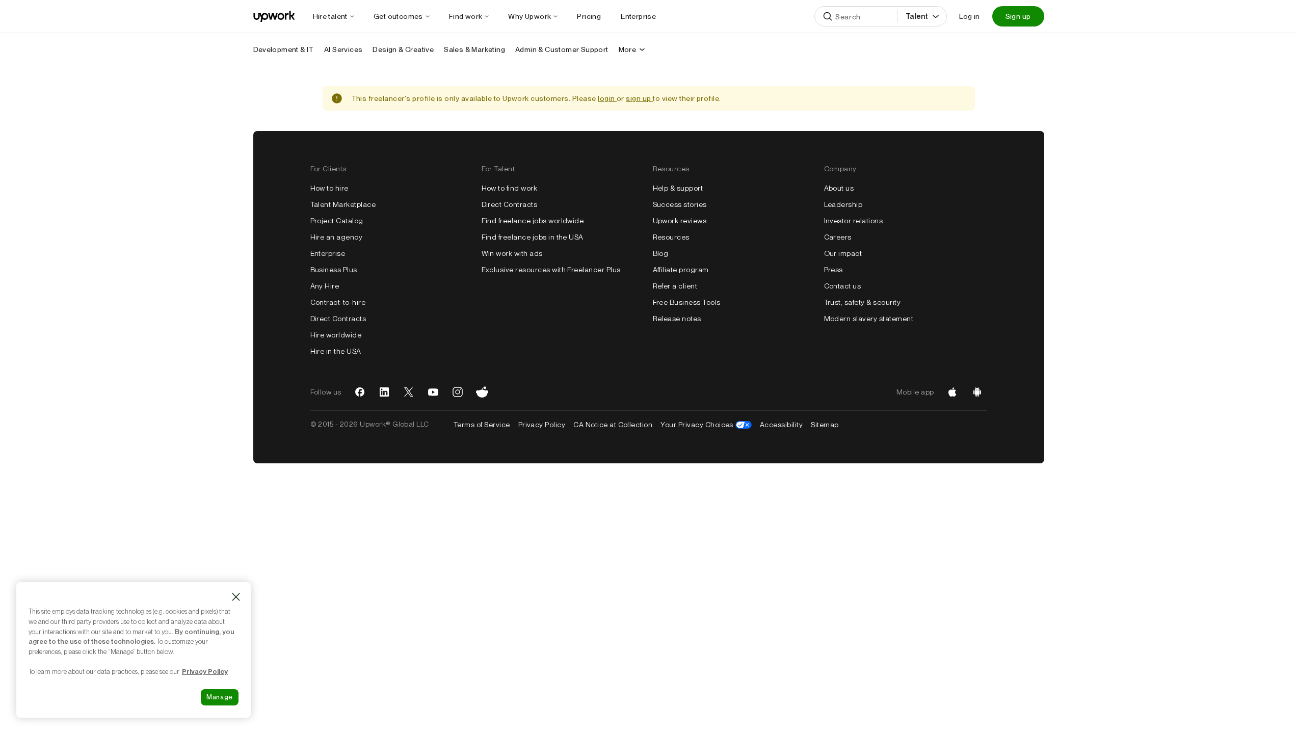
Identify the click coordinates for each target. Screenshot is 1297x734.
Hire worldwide (336, 335)
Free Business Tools (687, 302)
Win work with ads (512, 253)
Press (833, 270)
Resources (671, 237)
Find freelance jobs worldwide (533, 221)
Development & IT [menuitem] (283, 49)
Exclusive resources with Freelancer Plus (551, 270)
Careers (838, 237)
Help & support (678, 188)
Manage (219, 697)
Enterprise (328, 253)
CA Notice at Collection (612, 425)
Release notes (677, 318)
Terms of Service (482, 425)
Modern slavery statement (869, 318)
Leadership (843, 204)
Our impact (843, 253)
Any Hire (324, 286)
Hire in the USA (335, 351)
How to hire (329, 188)
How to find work (510, 188)
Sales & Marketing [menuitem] (474, 49)
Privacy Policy (542, 425)
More (628, 49)
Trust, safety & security (862, 302)
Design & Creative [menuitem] (403, 49)
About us (839, 188)
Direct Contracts (338, 318)
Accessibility (781, 425)
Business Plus (333, 270)
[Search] (828, 16)
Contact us (842, 286)
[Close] (236, 597)
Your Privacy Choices (706, 425)
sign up (639, 98)
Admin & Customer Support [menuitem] (561, 49)
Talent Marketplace (343, 204)
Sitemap (824, 425)
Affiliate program (681, 270)
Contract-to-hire (338, 302)
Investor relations (853, 221)
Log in (969, 16)
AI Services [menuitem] (343, 49)
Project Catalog (336, 221)
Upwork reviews (680, 221)
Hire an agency (336, 237)
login (607, 98)
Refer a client (675, 286)
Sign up (1018, 16)
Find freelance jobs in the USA (533, 237)
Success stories (680, 204)
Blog (661, 253)
